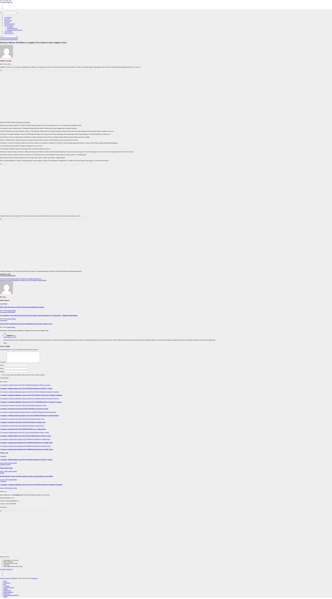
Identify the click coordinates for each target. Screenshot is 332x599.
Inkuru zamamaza (8, 592)
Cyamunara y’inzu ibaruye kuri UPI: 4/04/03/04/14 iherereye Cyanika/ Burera (23, 429)
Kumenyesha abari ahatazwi (14, 30)
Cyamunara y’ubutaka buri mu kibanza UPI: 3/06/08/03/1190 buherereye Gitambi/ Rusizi (26, 442)
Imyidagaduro (11, 312)
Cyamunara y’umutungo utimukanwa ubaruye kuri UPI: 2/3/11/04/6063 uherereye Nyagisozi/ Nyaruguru (31, 402)
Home (5, 581)
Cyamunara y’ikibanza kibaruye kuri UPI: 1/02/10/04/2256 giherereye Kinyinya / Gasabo (26, 388)
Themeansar (34, 578)
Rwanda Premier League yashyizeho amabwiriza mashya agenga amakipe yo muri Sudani (26, 476)
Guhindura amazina (12, 28)
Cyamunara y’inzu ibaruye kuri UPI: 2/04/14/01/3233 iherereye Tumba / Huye (23, 422)
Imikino (2, 473)
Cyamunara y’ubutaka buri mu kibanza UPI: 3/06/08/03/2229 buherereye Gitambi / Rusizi (26, 449)
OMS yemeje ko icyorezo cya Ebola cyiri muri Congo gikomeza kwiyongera (22, 307)
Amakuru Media (11, 310)
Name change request (6, 468)
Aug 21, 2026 (4, 488)
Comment (3, 362)
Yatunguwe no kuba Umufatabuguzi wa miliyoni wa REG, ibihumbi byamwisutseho (23, 280)
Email (2, 368)
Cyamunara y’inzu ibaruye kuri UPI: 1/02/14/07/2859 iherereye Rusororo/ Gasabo (24, 408)
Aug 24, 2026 (4, 463)
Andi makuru (9, 33)
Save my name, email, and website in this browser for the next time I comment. (23, 375)
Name (2, 365)
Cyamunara (10, 27)
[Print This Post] (4, 38)
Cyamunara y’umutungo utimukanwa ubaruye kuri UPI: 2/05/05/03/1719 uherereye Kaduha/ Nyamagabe (31, 395)
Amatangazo (9, 25)
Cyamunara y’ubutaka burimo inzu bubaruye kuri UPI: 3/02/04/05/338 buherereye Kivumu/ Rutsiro (29, 415)
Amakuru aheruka (5, 39)
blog (4, 584)
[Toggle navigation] (0, 11)
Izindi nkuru (6, 593)
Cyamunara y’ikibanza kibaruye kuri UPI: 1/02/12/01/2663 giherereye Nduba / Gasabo (25, 436)
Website (2, 371)
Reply (5, 343)
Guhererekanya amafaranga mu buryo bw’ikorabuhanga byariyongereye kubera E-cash (26, 323)
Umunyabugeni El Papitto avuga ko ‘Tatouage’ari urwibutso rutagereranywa (21, 278)
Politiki (5, 597)
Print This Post (14, 38)
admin (10, 60)
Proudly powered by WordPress (9, 578)
